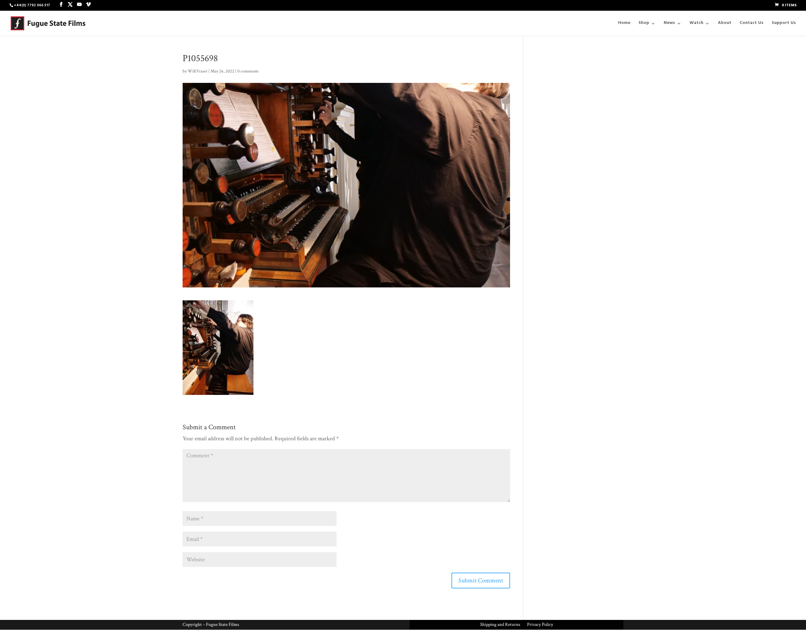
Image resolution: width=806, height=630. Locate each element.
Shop (644, 24)
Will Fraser (197, 71)
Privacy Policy (540, 624)
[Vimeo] (88, 5)
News (669, 24)
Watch (696, 24)
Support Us (784, 24)
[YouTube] (79, 5)
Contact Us (751, 24)
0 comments (247, 71)
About (724, 24)
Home (624, 24)
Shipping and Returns (500, 624)
